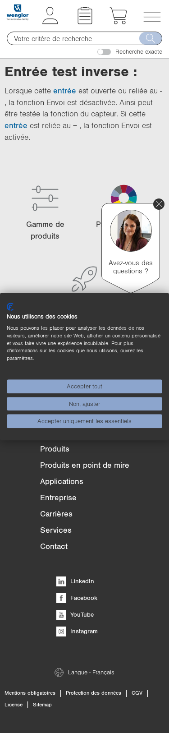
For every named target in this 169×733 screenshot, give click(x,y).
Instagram (83, 631)
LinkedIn (81, 581)
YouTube (81, 614)
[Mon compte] (50, 22)
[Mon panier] (118, 22)
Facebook (83, 598)
